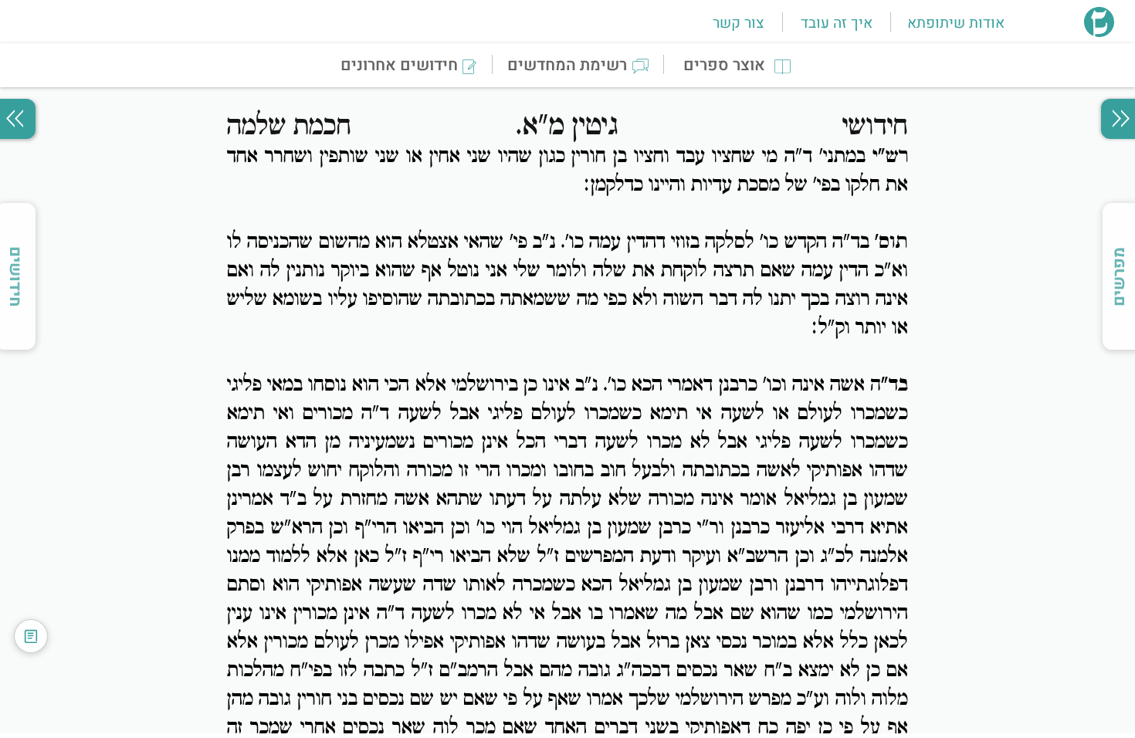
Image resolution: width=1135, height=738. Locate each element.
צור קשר (738, 23)
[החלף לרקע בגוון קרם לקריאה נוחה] (31, 636)
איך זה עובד (836, 23)
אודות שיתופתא (956, 23)
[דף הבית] (1099, 32)
